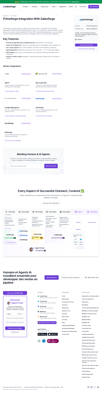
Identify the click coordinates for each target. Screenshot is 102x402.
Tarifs (70, 6)
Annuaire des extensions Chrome (89, 361)
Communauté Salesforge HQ (90, 308)
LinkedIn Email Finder (88, 337)
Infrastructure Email (67, 302)
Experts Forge (86, 377)
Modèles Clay (86, 316)
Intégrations (62, 6)
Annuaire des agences (88, 368)
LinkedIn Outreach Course (89, 358)
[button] (26, 6)
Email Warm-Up (86, 328)
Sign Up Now (75, 1)
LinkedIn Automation (88, 334)
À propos (64, 313)
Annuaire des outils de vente (90, 365)
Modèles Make (86, 319)
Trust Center (65, 334)
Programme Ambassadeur (69, 331)
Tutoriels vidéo (86, 325)
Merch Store (65, 316)
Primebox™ (65, 305)
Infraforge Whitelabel (68, 328)
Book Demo (85, 302)
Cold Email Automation (88, 343)
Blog (63, 322)
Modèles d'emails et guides (90, 311)
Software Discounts (87, 374)
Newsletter (85, 305)
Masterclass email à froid (89, 355)
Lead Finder (85, 331)
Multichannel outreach (88, 346)
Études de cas (66, 311)
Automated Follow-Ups (88, 340)
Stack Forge (65, 299)
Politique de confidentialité (52, 387)
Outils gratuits (86, 371)
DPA (62, 387)
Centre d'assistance (88, 299)
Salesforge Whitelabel (68, 325)
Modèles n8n (85, 322)
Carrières (64, 319)
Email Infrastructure (87, 349)
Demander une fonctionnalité (90, 296)
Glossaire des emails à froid (90, 352)
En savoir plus (15, 332)
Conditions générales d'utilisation (33, 387)
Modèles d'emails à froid (89, 313)
